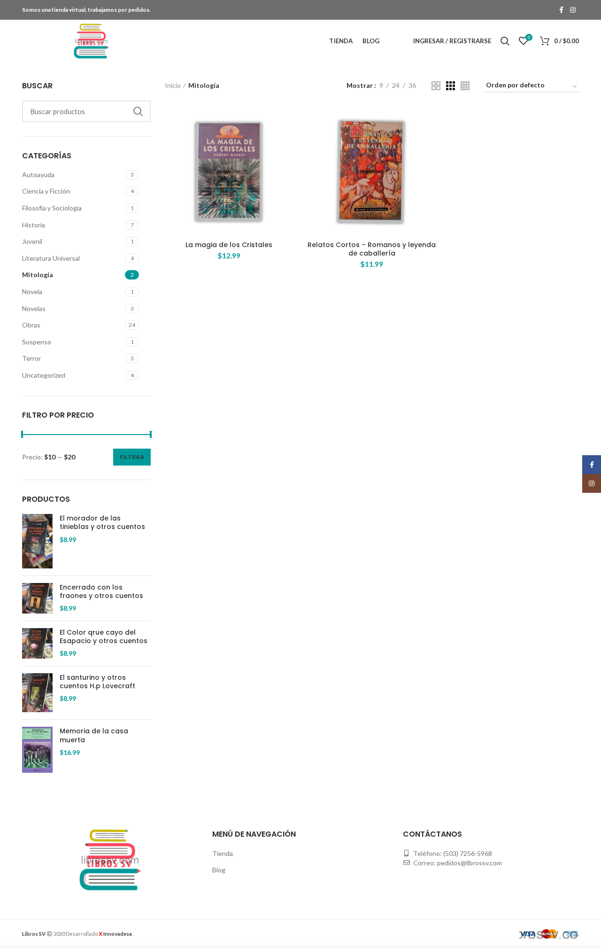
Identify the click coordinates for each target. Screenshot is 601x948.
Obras (31, 325)
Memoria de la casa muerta (94, 735)
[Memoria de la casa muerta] (37, 750)
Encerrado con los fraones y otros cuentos (101, 591)
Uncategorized (43, 375)
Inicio (173, 85)
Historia (33, 225)
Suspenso (36, 342)
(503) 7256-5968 (467, 853)
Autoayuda (38, 175)
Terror (31, 358)
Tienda (222, 853)
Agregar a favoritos (286, 143)
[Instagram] (573, 10)
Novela (32, 291)
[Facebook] (561, 10)
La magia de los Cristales (228, 245)
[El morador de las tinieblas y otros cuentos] (37, 541)
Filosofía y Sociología (52, 208)
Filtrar (132, 456)
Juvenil (32, 241)
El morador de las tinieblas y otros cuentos (102, 522)
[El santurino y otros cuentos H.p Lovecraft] (37, 693)
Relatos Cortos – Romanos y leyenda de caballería (372, 249)
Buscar (138, 111)
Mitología (37, 275)
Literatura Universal (51, 258)
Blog (218, 870)
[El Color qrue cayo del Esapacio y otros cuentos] (37, 643)
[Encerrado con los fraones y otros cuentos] (37, 598)
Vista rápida (286, 122)
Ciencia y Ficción (46, 191)
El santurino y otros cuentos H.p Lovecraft (97, 681)
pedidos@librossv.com (469, 863)
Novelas (34, 308)
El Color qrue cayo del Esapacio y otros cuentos (103, 636)
